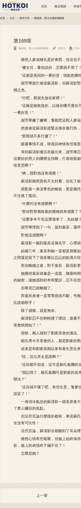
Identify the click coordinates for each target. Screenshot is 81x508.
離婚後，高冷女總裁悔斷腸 (49, 18)
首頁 (44, 6)
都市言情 (24, 18)
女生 (12, 18)
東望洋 (59, 48)
